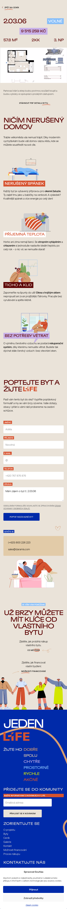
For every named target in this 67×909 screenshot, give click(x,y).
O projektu (9, 829)
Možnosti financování (14, 849)
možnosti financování (33, 671)
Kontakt (7, 845)
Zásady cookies (32, 905)
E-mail (7, 453)
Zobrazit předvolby (33, 898)
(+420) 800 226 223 (19, 542)
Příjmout (33, 889)
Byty (5, 833)
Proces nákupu (11, 853)
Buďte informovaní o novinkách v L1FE (24, 795)
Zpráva (8, 484)
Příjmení (8, 438)
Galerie (7, 841)
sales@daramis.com (19, 549)
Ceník (6, 837)
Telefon (8, 469)
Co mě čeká (33, 650)
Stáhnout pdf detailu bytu (33, 103)
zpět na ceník (12, 7)
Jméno (7, 422)
